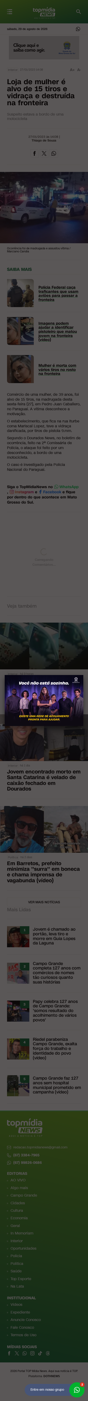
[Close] (83, 675)
